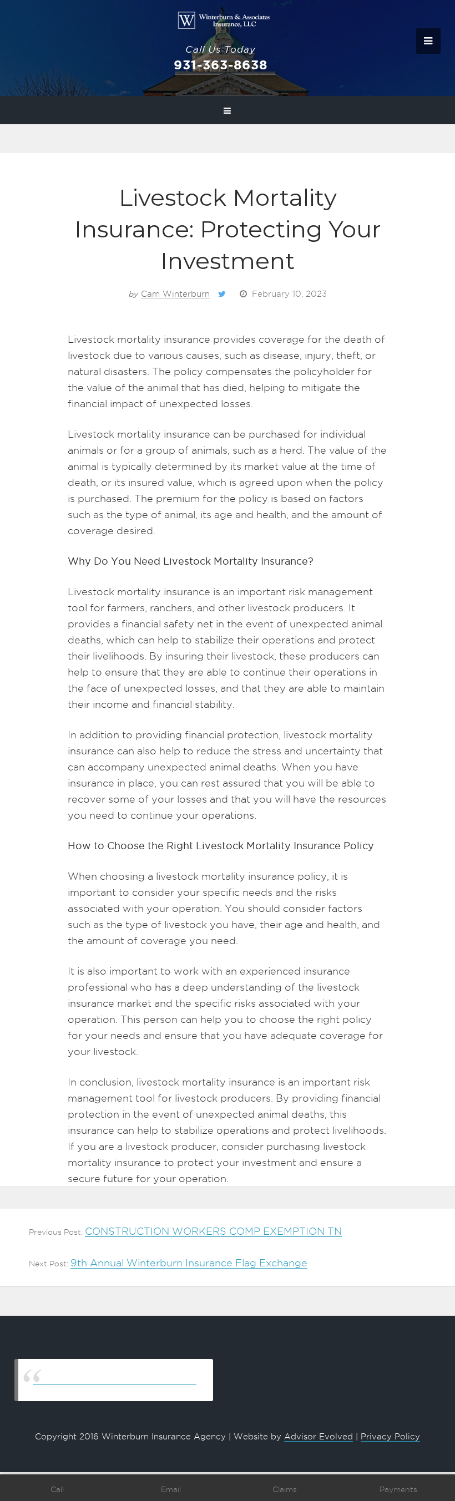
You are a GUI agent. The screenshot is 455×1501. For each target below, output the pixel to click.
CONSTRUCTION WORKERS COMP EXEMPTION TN (213, 1231)
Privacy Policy (390, 1436)
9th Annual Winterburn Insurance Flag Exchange (188, 1262)
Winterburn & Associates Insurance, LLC (114, 1380)
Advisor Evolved (318, 1436)
